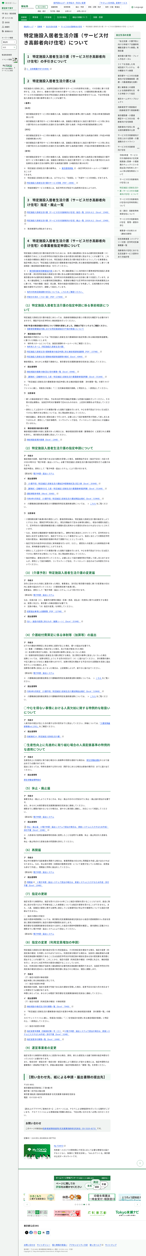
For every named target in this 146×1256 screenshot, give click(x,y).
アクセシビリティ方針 (78, 1244)
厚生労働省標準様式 (32, 779)
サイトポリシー (43, 1244)
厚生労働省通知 (93, 760)
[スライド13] (82, 1204)
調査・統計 (42, 11)
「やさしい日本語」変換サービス (113, 2)
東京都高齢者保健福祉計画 (41, 270)
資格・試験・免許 (94, 7)
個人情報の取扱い (59, 1244)
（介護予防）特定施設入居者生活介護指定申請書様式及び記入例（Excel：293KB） (62, 483)
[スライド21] (86, 1204)
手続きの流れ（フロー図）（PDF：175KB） (46, 296)
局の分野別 (42, 7)
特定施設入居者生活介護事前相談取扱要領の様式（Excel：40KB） (55, 356)
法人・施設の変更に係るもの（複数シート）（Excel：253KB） (54, 621)
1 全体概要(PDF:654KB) (38, 68)
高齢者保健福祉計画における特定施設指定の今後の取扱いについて (55, 328)
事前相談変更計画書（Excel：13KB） (43, 439)
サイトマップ (111, 1244)
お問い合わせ (81, 11)
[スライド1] (75, 1204)
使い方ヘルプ (95, 1244)
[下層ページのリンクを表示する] (138, 67)
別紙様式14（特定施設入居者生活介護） (44, 736)
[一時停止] (89, 1204)
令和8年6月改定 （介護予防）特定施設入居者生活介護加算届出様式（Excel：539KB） (64, 498)
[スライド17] (84, 1204)
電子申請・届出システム (43, 473)
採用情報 (67, 7)
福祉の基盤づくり (80, 17)
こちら (93, 503)
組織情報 (54, 7)
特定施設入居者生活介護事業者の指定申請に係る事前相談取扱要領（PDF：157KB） (63, 351)
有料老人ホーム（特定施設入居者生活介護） (46, 346)
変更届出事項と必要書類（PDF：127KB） (45, 611)
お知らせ (68, 11)
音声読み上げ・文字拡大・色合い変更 (69, 2)
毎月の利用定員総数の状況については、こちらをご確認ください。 (55, 291)
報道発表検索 (7, 55)
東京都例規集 (68, 168)
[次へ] (137, 1204)
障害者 (35, 17)
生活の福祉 (62, 17)
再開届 (30, 882)
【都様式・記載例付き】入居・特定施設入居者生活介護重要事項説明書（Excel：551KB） (65, 376)
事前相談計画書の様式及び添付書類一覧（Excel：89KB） (52, 371)
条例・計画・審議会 (112, 7)
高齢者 (24, 17)
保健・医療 (98, 17)
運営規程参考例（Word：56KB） (41, 493)
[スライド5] (77, 1204)
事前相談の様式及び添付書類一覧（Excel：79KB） (49, 1006)
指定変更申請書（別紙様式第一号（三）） (44, 1031)
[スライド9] (79, 1204)
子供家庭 (48, 17)
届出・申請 (80, 7)
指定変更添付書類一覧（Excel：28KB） (44, 1039)
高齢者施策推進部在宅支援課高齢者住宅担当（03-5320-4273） (70, 1128)
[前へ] (27, 1204)
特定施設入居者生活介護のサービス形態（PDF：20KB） (51, 182)
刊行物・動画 (55, 11)
